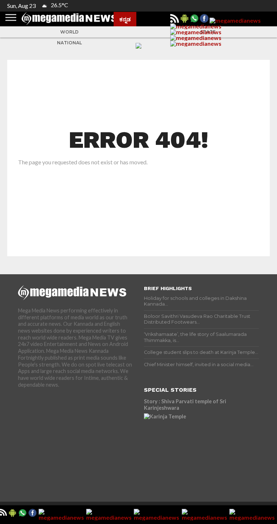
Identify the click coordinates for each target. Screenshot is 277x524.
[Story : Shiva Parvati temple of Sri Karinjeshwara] (201, 445)
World (69, 32)
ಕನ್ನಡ (125, 19)
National (69, 42)
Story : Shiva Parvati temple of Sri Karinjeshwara (185, 404)
